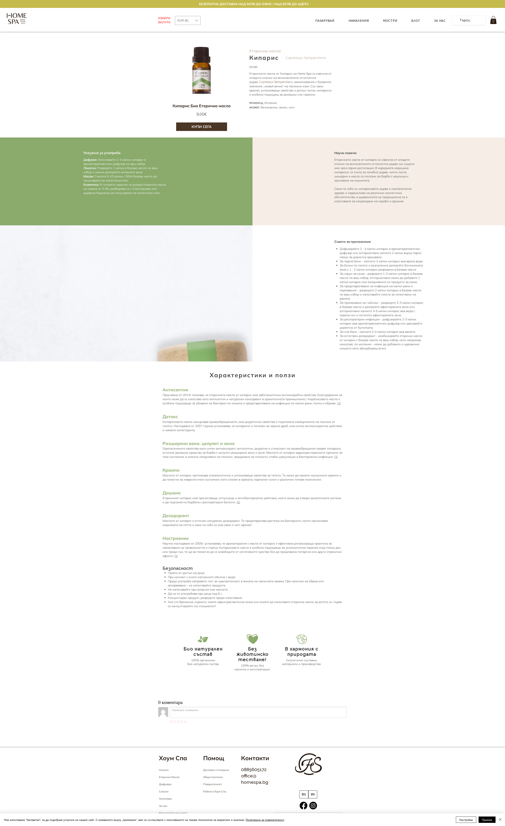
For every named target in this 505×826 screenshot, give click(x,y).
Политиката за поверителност (265, 820)
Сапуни (163, 791)
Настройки (466, 820)
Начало (163, 769)
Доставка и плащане (216, 769)
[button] (493, 20)
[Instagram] (313, 805)
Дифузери (165, 784)
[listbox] (188, 20)
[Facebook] (303, 805)
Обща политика (213, 777)
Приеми (487, 820)
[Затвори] (500, 820)
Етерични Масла (169, 777)
